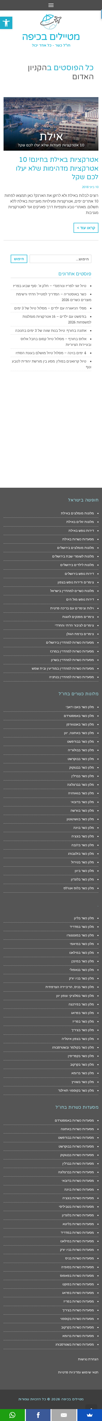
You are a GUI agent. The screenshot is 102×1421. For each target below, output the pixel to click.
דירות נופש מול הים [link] (80, 599)
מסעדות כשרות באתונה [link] (77, 1129)
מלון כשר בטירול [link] (82, 862)
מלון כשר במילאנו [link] (81, 952)
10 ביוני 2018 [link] (90, 187)
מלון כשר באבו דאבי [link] (80, 707)
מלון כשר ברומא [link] (82, 1073)
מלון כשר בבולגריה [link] (81, 750)
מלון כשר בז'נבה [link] (82, 845)
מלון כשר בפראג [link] (82, 1013)
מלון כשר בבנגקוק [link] (81, 767)
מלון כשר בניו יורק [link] (81, 978)
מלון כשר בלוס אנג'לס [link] (79, 888)
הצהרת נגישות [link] (88, 1359)
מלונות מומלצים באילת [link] (77, 513)
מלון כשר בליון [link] (84, 918)
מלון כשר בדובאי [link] (82, 802)
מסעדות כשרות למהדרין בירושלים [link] (70, 642)
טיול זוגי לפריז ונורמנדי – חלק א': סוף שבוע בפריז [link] (49, 285)
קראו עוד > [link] (86, 227)
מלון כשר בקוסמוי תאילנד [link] (76, 1090)
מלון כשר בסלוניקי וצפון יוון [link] (75, 996)
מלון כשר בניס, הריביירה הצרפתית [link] (70, 987)
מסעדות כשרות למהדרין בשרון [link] (72, 660)
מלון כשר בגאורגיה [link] (81, 793)
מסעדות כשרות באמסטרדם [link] (74, 1120)
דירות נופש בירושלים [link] (79, 574)
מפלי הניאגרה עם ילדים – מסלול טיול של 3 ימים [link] (50, 308)
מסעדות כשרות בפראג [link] (78, 1293)
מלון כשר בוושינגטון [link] (80, 819)
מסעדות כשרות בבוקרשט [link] (76, 1146)
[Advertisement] (51, 429)
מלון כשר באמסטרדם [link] (79, 716)
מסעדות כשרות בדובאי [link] (78, 1181)
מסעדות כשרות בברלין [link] (78, 1163)
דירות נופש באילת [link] (81, 530)
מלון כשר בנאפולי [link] (82, 970)
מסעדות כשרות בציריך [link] (78, 1310)
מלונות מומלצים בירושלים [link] (75, 548)
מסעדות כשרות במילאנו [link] (77, 1241)
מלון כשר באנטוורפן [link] (80, 724)
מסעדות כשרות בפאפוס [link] (77, 1275)
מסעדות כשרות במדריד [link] (77, 1232)
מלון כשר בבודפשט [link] (80, 741)
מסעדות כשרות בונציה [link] (78, 1198)
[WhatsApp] (12, 1415)
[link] (6, 23)
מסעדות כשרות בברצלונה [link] (76, 1172)
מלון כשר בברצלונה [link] (80, 784)
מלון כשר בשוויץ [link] (83, 1082)
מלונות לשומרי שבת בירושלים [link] (73, 556)
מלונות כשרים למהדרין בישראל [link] (72, 591)
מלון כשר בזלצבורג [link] (81, 853)
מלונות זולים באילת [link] (80, 522)
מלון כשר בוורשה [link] (82, 810)
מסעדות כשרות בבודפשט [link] (76, 1137)
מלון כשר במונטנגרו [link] (80, 935)
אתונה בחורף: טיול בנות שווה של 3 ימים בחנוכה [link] (50, 330)
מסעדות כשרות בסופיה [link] (77, 1267)
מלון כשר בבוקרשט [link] (81, 759)
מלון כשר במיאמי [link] (82, 944)
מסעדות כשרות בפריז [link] (79, 1301)
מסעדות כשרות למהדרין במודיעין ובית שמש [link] (63, 668)
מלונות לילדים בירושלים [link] (77, 565)
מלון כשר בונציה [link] (82, 836)
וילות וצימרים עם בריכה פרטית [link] (72, 608)
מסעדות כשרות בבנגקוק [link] (77, 1155)
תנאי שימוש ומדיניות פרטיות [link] (78, 1372)
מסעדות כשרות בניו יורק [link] (77, 1250)
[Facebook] (38, 1415)
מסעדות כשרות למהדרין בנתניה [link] (71, 677)
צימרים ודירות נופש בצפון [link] (76, 582)
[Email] (63, 1415)
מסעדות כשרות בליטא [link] (78, 1224)
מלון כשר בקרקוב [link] (82, 1064)
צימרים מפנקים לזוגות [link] (78, 617)
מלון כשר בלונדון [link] (82, 879)
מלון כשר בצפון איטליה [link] (78, 1039)
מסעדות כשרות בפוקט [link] (78, 1284)
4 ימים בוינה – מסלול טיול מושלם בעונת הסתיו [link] (51, 352)
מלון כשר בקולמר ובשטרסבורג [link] (73, 1047)
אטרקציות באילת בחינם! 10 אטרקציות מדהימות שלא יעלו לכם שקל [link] (57, 168)
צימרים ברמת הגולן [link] (80, 634)
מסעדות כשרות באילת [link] (78, 539)
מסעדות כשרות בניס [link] (79, 1258)
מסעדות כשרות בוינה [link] (79, 1189)
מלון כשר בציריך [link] (82, 1030)
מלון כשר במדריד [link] (82, 927)
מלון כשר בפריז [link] (83, 1021)
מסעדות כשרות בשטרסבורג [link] (75, 1344)
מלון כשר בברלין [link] (82, 776)
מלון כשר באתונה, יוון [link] (79, 733)
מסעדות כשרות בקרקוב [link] (77, 1327)
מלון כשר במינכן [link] (82, 961)
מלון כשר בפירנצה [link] (81, 1004)
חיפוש (19, 258)
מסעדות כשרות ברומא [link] (78, 1336)
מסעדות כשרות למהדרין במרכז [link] (72, 651)
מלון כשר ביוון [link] (84, 871)
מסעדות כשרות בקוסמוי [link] (77, 1319)
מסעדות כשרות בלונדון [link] (78, 1215)
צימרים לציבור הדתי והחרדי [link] (74, 625)
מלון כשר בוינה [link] (83, 828)
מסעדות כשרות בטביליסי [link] (76, 1206)
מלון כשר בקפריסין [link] (81, 1056)
